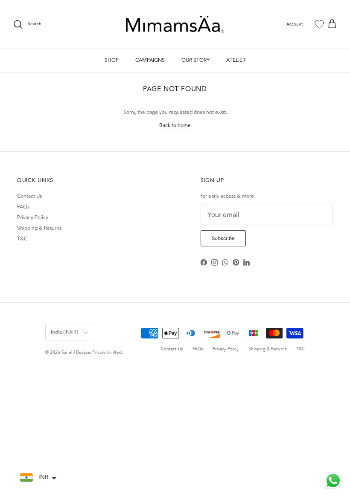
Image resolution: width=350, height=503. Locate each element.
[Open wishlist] (319, 24)
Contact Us (29, 196)
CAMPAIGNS (150, 60)
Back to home (175, 125)
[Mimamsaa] (175, 24)
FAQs (23, 207)
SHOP (112, 60)
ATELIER (235, 60)
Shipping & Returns (39, 228)
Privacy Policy (32, 218)
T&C (22, 239)
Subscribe (223, 238)
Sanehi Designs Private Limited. (92, 352)
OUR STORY (195, 60)
